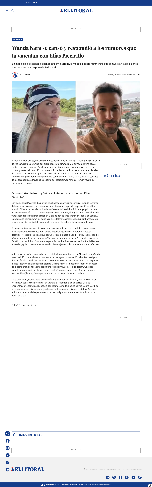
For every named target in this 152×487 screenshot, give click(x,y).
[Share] (7, 433)
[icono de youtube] (107, 477)
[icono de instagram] (140, 477)
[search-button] (12, 10)
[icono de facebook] (120, 477)
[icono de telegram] (133, 477)
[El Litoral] (75, 11)
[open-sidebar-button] (7, 10)
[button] (7, 441)
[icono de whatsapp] (127, 477)
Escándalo (17, 39)
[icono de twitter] (114, 477)
